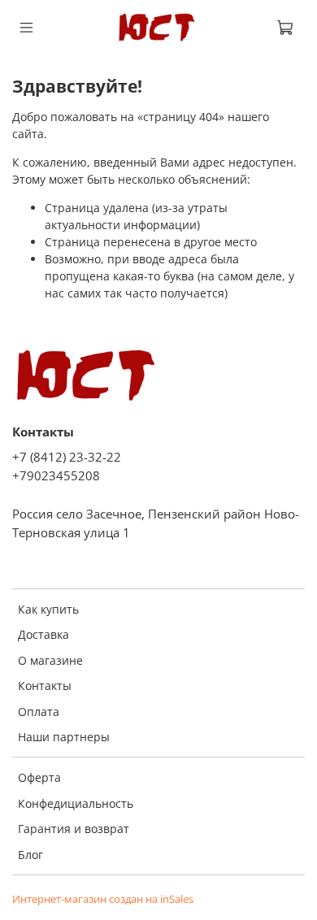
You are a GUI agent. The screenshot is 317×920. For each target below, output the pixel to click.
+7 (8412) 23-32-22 (66, 457)
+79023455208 (56, 475)
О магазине (50, 660)
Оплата (38, 711)
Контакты (45, 685)
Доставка (43, 634)
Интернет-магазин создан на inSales (102, 899)
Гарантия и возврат (73, 828)
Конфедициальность (75, 803)
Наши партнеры (64, 736)
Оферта (39, 777)
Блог (30, 854)
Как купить (48, 609)
